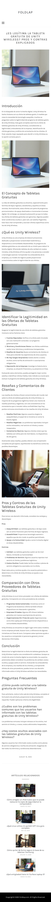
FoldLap (25, 12)
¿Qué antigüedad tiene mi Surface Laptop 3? (25, 874)
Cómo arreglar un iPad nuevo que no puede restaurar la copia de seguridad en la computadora (25, 802)
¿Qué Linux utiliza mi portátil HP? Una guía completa (25, 827)
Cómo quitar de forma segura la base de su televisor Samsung (25, 851)
